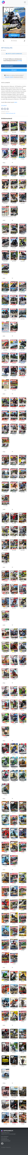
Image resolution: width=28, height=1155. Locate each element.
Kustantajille (5, 1139)
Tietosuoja (4, 1138)
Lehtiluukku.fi (8, 1130)
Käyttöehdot (4, 1136)
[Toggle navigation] (25, 2)
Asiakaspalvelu (5, 1132)
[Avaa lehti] (5, 126)
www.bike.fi (3, 105)
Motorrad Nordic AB (10, 113)
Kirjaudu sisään (9, 77)
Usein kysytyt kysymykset (8, 1134)
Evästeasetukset (5, 1141)
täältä (15, 102)
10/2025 (19, 60)
